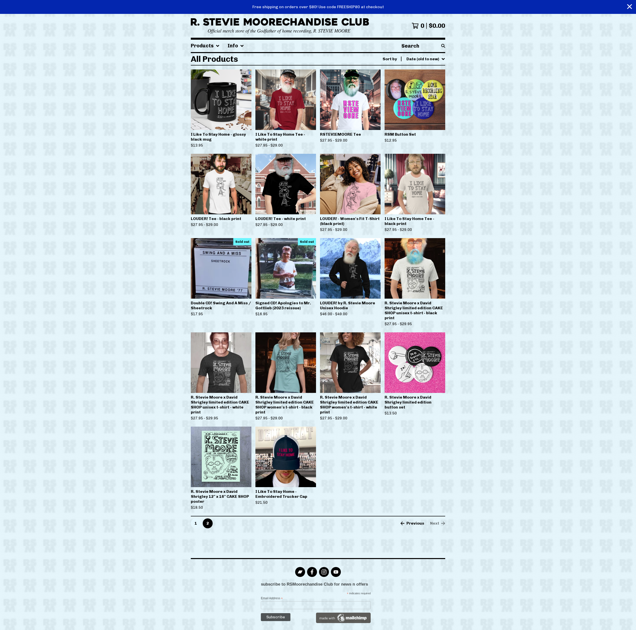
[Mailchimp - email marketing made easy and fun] (343, 622)
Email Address (272, 598)
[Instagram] (324, 572)
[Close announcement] (629, 7)
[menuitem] (205, 46)
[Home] (280, 26)
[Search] (443, 46)
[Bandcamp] (300, 572)
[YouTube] (336, 572)
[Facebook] (312, 572)
